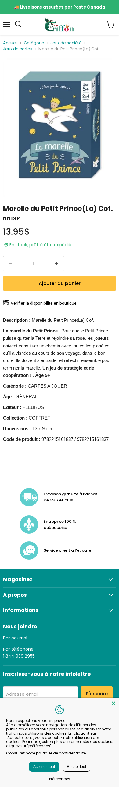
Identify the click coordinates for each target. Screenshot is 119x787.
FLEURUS (12, 219)
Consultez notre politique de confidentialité (46, 753)
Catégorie (34, 43)
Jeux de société (66, 43)
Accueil (10, 43)
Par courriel (15, 638)
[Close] (113, 703)
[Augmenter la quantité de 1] (56, 263)
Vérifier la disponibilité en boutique (44, 303)
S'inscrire (97, 693)
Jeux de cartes (17, 49)
